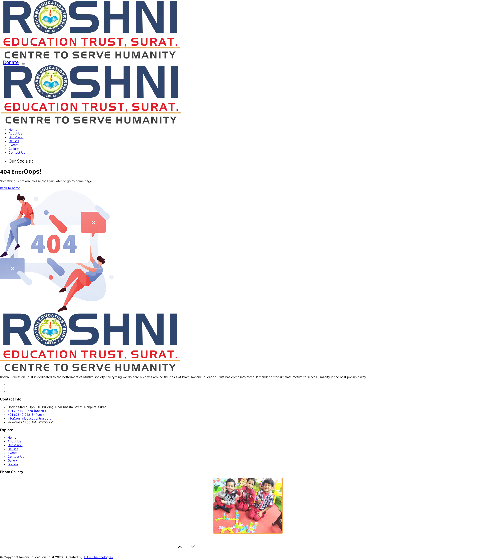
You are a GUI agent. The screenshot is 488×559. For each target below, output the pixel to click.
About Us (15, 133)
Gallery (14, 149)
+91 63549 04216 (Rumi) (26, 414)
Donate (11, 62)
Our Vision (16, 137)
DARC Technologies (98, 557)
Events (13, 145)
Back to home (10, 188)
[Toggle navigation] (23, 63)
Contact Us (17, 152)
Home (13, 129)
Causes (14, 141)
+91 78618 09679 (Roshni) (27, 411)
